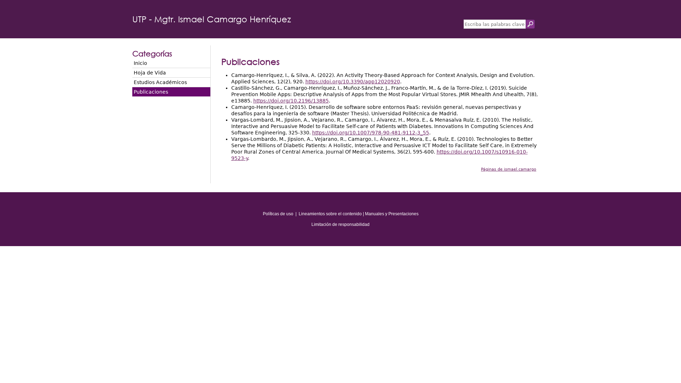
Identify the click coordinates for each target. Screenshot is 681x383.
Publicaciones (151, 92)
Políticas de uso (278, 213)
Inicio (140, 63)
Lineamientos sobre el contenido (330, 213)
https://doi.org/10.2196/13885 (291, 101)
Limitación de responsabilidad (340, 224)
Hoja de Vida (150, 73)
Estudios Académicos (160, 82)
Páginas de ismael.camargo (508, 169)
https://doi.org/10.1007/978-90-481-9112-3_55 (370, 132)
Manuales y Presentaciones (392, 213)
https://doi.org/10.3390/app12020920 (352, 81)
